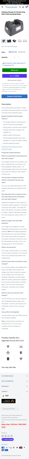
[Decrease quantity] (10, 57)
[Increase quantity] (18, 57)
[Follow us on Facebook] (3, 436)
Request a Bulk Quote (14, 96)
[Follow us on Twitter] (5, 436)
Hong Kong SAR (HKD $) (8, 408)
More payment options (14, 80)
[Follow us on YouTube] (8, 436)
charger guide (6, 244)
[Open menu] (2, 7)
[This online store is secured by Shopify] (5, 395)
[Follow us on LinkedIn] (11, 436)
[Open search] (20, 7)
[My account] (23, 7)
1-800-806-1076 (19, 3)
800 (20, 424)
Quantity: (5, 57)
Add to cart (14, 70)
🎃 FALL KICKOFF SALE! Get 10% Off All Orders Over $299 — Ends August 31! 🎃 (14, 1)
